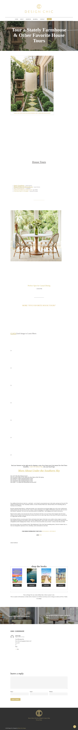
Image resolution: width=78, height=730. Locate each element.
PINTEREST (53, 531)
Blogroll (41, 718)
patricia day (17, 635)
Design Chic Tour (18, 113)
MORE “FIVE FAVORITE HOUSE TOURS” (39, 305)
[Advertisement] (39, 552)
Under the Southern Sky (36, 467)
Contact (45, 718)
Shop (49, 718)
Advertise (37, 718)
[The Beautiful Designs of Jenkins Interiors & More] (58, 615)
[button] (17, 585)
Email (31, 691)
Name (12, 691)
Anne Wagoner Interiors (29, 113)
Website (51, 691)
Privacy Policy (39, 720)
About (32, 718)
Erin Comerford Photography (43, 113)
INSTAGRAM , (45, 531)
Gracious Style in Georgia (21, 191)
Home (29, 718)
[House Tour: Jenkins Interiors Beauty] (19, 615)
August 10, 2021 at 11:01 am (19, 636)
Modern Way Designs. (22, 728)
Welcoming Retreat (19, 188)
